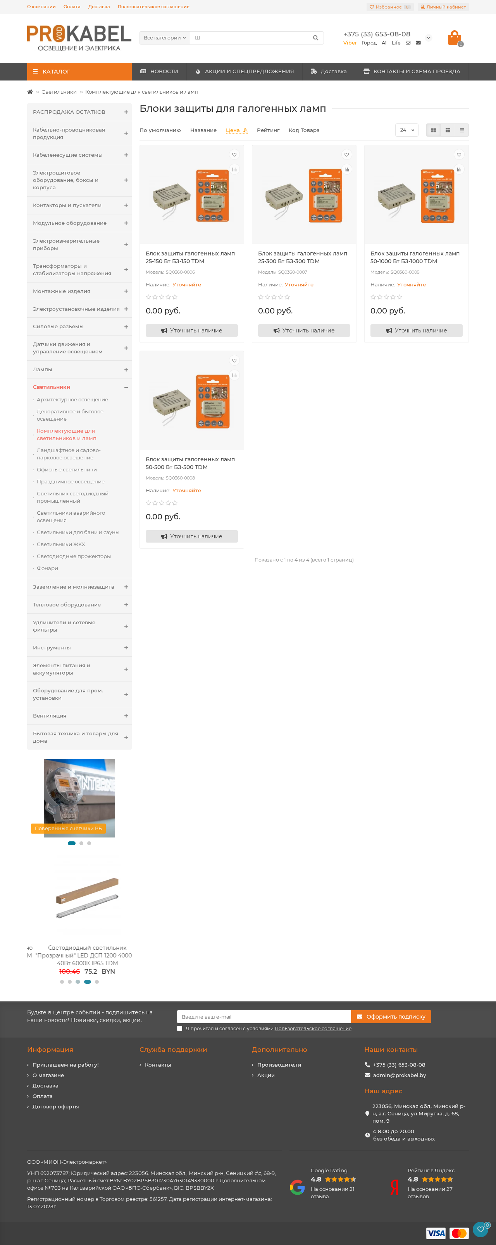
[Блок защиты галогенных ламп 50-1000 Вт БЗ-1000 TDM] (416, 195)
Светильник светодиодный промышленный (72, 497)
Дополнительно (279, 1049)
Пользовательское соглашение (153, 6)
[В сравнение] (234, 169)
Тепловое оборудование (67, 604)
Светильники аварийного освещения (71, 516)
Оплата (72, 6)
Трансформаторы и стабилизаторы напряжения (72, 269)
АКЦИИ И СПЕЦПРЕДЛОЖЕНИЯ (249, 71)
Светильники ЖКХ (61, 544)
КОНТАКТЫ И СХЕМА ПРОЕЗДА (417, 71)
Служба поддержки (173, 1049)
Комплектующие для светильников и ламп (141, 92)
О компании (41, 6)
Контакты (158, 1065)
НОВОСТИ (164, 71)
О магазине (48, 1075)
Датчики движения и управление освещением (68, 347)
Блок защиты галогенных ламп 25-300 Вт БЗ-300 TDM (302, 257)
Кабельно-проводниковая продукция (69, 133)
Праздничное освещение (71, 481)
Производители (279, 1065)
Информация (50, 1049)
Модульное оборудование (70, 223)
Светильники (59, 92)
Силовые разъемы (58, 326)
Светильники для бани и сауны (78, 532)
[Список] (448, 130)
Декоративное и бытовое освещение (70, 415)
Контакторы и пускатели (67, 205)
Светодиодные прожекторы (74, 556)
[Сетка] (433, 130)
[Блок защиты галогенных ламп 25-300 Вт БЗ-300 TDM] (304, 195)
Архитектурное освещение (72, 399)
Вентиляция (49, 715)
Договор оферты (56, 1106)
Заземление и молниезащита (73, 587)
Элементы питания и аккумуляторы (61, 669)
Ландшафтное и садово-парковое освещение (69, 454)
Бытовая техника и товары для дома (75, 737)
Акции (266, 1075)
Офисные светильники (67, 469)
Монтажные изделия (61, 291)
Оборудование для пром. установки (68, 694)
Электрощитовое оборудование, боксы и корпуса (65, 180)
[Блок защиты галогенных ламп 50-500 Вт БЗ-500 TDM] (192, 401)
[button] (72, 843)
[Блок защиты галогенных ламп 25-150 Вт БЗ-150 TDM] (192, 195)
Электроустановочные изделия (76, 309)
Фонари (47, 568)
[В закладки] (234, 154)
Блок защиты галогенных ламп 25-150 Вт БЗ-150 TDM (190, 257)
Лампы (42, 369)
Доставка (99, 6)
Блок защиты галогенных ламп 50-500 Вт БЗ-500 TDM (190, 463)
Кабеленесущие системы (68, 155)
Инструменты (52, 647)
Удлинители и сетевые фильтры (64, 626)
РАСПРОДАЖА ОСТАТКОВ (69, 112)
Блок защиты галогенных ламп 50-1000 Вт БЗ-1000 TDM (415, 257)
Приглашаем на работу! (66, 1065)
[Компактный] (462, 130)
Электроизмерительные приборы (66, 244)
